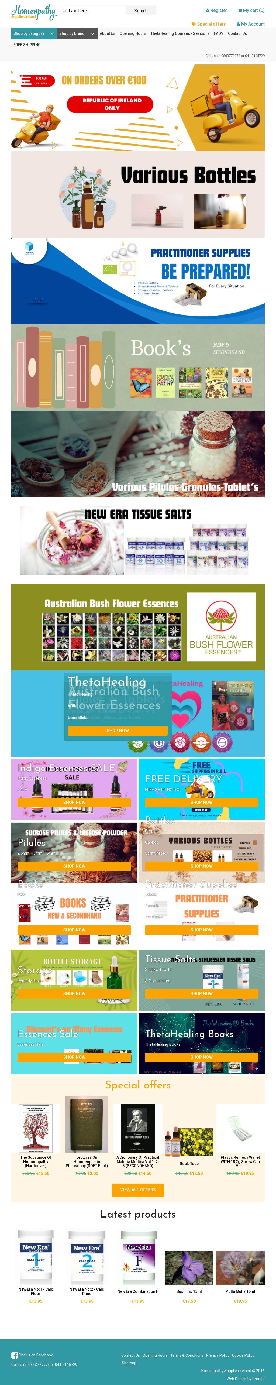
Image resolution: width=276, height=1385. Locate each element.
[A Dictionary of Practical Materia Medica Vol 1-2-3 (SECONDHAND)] (138, 1128)
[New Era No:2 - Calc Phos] (87, 1256)
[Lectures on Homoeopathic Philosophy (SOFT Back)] (87, 1124)
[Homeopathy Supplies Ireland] (34, 12)
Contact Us (237, 33)
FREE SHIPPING (27, 45)
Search (140, 10)
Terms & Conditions (186, 1355)
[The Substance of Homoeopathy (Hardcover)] (35, 1128)
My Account (253, 24)
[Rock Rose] (189, 1141)
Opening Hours (133, 33)
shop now (118, 730)
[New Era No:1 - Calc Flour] (35, 1256)
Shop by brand (72, 33)
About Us (107, 33)
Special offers (211, 24)
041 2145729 (255, 56)
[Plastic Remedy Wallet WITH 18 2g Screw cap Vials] (240, 1128)
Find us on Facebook (36, 1355)
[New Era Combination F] (138, 1256)
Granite (258, 1379)
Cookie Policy (243, 1355)
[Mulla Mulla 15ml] (240, 1268)
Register (219, 10)
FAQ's (219, 33)
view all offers (138, 1189)
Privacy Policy (217, 1355)
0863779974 (230, 56)
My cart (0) (254, 10)
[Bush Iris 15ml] (189, 1268)
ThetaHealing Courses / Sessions (180, 33)
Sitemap (129, 1363)
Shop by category (28, 33)
